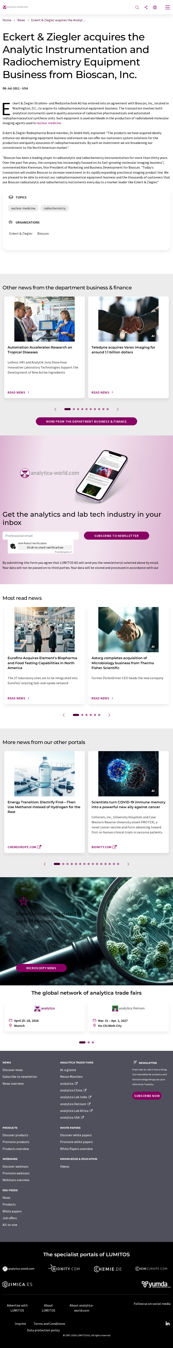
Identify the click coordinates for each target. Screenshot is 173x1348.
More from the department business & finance (86, 421)
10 (108, 409)
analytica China (71, 1090)
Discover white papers (76, 1135)
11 (101, 864)
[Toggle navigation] (167, 8)
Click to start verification (45, 547)
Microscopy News (41, 968)
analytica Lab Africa (74, 1110)
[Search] (137, 7)
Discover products (15, 1135)
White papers (12, 1211)
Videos (64, 1166)
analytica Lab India (74, 1097)
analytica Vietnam (73, 1104)
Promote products (16, 1142)
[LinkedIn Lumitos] (167, 1323)
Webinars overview (16, 1180)
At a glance (68, 1070)
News (6, 1197)
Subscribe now (147, 1096)
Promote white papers (76, 1142)
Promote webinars (16, 1173)
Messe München (71, 1076)
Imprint (20, 1323)
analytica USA (70, 1117)
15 (118, 864)
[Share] (146, 7)
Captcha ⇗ (63, 552)
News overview (13, 1083)
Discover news (13, 1070)
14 (114, 864)
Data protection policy (43, 1330)
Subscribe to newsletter (116, 536)
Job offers (10, 1218)
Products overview (16, 1149)
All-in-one (10, 1225)
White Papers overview (76, 1149)
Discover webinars (15, 1166)
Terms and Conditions (49, 1323)
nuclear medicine (48, 123)
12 (105, 864)
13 (110, 864)
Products (9, 1204)
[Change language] (155, 7)
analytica (67, 1083)
